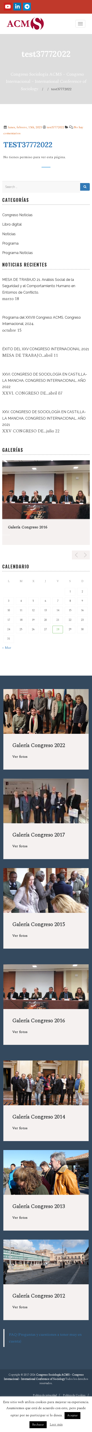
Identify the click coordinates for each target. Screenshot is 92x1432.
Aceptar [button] (72, 1415)
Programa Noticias (17, 253)
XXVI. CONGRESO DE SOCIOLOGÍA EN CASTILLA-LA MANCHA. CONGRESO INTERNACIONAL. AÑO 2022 (44, 380)
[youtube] (8, 7)
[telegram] (27, 7)
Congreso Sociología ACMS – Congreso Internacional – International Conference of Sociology (46, 81)
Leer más (56, 1424)
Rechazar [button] (38, 1424)
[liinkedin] (17, 7)
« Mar (6, 647)
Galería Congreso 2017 (38, 835)
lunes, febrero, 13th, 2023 (24, 127)
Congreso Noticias (17, 215)
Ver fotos (19, 756)
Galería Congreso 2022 (38, 745)
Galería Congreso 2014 (38, 1117)
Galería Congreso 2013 (38, 1206)
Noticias (9, 234)
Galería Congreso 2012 (38, 1296)
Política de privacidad (45, 1395)
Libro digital (12, 224)
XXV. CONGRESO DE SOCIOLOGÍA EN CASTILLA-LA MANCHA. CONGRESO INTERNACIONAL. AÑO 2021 (44, 418)
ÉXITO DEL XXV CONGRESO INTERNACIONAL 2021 (45, 349)
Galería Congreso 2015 (38, 924)
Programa (10, 243)
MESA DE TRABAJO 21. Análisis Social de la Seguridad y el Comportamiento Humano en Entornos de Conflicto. (38, 285)
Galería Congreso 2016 (27, 527)
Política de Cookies (74, 1395)
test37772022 (55, 127)
